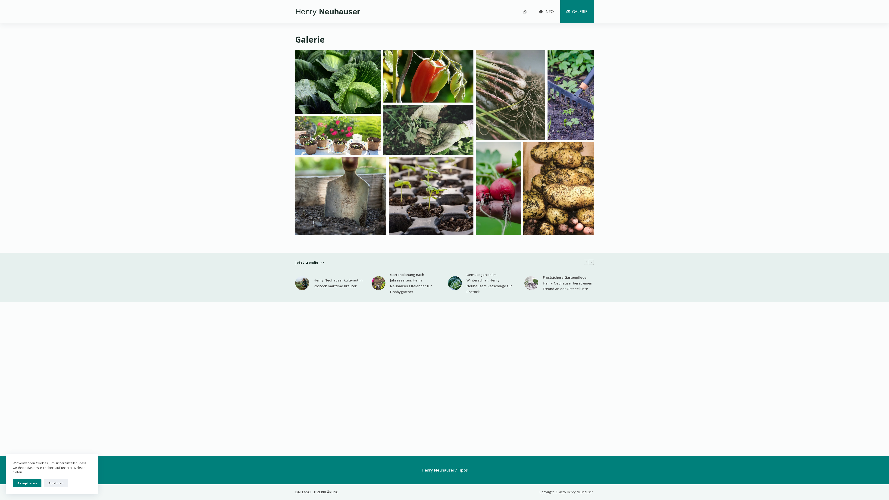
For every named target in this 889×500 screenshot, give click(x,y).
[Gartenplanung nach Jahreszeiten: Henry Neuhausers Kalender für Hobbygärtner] (378, 283)
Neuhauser (327, 11)
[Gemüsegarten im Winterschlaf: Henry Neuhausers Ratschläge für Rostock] (455, 283)
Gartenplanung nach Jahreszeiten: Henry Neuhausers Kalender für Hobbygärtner (411, 283)
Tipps (463, 470)
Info (549, 11)
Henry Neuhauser (438, 470)
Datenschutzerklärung (316, 492)
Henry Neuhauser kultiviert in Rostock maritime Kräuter (338, 283)
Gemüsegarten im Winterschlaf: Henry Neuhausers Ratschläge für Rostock (489, 283)
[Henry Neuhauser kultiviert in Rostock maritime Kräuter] (302, 283)
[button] (338, 82)
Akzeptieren (27, 483)
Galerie (580, 11)
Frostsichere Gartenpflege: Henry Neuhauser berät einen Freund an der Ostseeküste (567, 283)
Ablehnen (55, 483)
